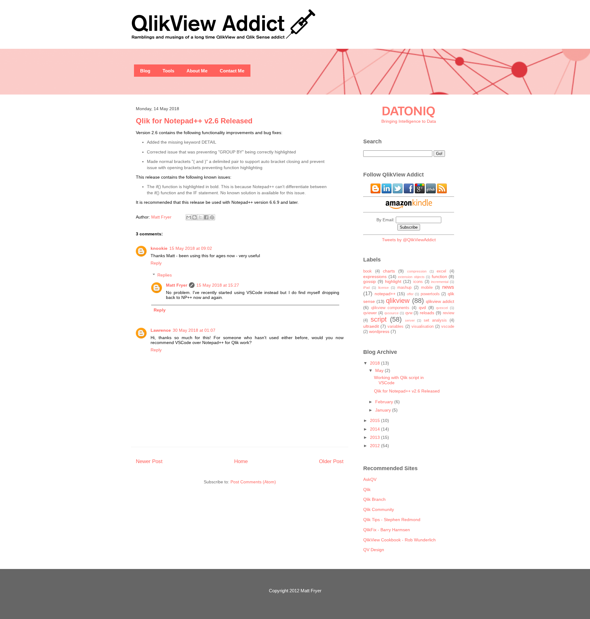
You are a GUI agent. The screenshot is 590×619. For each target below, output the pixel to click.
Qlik (367, 489)
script (379, 319)
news (448, 287)
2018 (375, 363)
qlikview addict (440, 301)
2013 (375, 437)
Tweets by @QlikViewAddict (409, 239)
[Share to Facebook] (206, 217)
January (383, 410)
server (410, 320)
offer (410, 294)
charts (389, 271)
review (448, 313)
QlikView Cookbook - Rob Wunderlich (399, 539)
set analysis (435, 320)
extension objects (411, 277)
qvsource (391, 313)
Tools (168, 70)
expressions (375, 276)
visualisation (422, 326)
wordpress (379, 331)
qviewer (370, 313)
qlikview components (390, 308)
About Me (197, 70)
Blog (145, 70)
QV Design (373, 549)
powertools (430, 294)
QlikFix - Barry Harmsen (386, 529)
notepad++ (385, 293)
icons (418, 282)
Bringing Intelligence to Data (408, 121)
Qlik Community (378, 509)
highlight (393, 281)
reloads (427, 312)
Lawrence (161, 330)
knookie (159, 248)
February (384, 401)
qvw (408, 313)
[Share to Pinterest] (212, 217)
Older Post (331, 461)
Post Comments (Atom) (253, 481)
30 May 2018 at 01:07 (194, 330)
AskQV (369, 479)
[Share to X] (200, 217)
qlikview (398, 300)
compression (417, 271)
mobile (427, 287)
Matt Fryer (176, 285)
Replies (164, 275)
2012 (375, 445)
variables (395, 326)
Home (241, 461)
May (380, 370)
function (439, 276)
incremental (439, 282)
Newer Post (149, 461)
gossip (369, 281)
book (367, 271)
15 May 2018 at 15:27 (217, 285)
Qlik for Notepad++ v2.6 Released (407, 391)
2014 (375, 429)
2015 (375, 420)
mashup (404, 287)
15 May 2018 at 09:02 (190, 248)
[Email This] (189, 217)
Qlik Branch (374, 499)
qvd (422, 307)
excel (441, 271)
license (383, 287)
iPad (366, 287)
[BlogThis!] (194, 217)
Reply (156, 263)
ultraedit (371, 326)
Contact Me (232, 70)
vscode (447, 326)
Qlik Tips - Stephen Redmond (391, 519)
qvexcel (442, 308)
